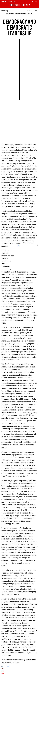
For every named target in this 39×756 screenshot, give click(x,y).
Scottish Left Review (19, 5)
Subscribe (12, 2)
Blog (6, 2)
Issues (3, 2)
